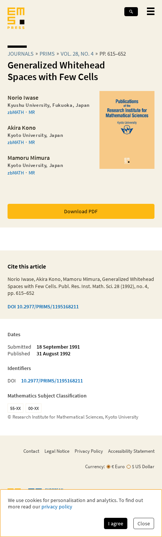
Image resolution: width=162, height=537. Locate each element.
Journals (21, 53)
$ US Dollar (143, 466)
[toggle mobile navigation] (150, 11)
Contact (31, 451)
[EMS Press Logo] (16, 19)
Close (144, 523)
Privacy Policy (89, 451)
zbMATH (16, 112)
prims (47, 53)
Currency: (95, 466)
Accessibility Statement (131, 451)
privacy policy (56, 507)
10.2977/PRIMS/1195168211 (52, 380)
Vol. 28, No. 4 (77, 53)
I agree (115, 523)
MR (32, 112)
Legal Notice (56, 451)
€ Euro (118, 466)
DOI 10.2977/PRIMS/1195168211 (43, 306)
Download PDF (81, 211)
